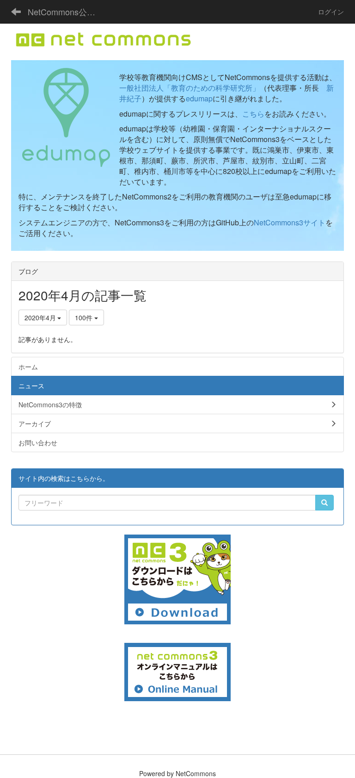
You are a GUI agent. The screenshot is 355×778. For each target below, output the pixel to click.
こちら (253, 113)
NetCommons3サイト (289, 222)
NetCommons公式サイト (67, 12)
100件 (84, 317)
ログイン (331, 11)
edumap (199, 98)
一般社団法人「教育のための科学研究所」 (189, 87)
